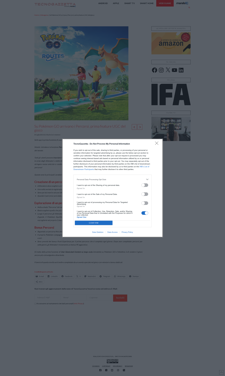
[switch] (144, 185)
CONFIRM (94, 223)
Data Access (112, 232)
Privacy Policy (127, 232)
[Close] (157, 144)
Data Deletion (97, 232)
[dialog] (112, 188)
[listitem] (112, 179)
